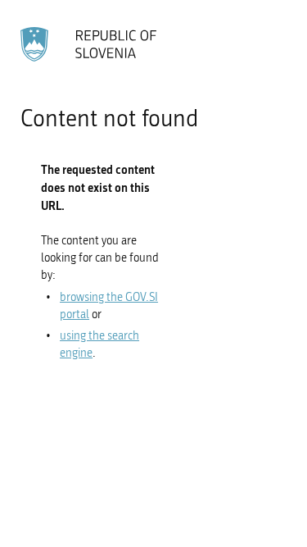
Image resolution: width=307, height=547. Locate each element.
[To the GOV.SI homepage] (90, 44)
